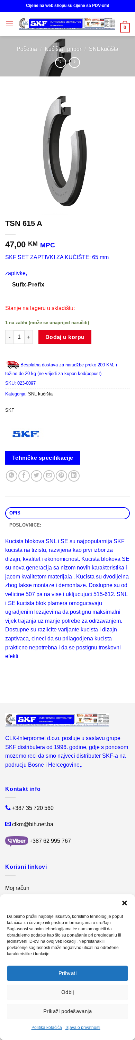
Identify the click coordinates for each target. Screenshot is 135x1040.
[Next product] (60, 62)
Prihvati (67, 973)
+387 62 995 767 (50, 841)
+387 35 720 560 (33, 808)
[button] (124, 903)
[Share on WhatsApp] (11, 476)
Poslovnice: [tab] (25, 525)
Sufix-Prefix (28, 285)
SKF (9, 410)
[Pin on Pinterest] (61, 476)
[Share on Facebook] (24, 476)
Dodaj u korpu (65, 337)
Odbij (67, 992)
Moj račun (17, 888)
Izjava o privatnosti (82, 1027)
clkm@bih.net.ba (32, 824)
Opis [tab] (15, 513)
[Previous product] (74, 62)
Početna (27, 49)
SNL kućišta (103, 49)
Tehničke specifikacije (42, 458)
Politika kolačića (47, 1027)
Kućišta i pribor (63, 49)
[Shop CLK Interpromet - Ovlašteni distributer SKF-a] (67, 24)
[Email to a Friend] (49, 476)
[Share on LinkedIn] (74, 476)
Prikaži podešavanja (67, 1011)
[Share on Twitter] (36, 476)
